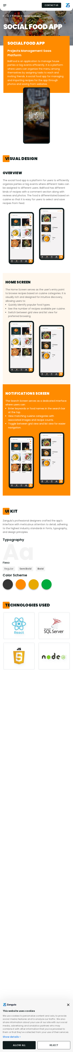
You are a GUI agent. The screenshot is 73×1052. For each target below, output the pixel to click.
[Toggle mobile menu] (5, 5)
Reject (54, 1045)
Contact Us (51, 5)
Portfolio (16, 16)
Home (6, 16)
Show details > (12, 1036)
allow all (19, 1045)
